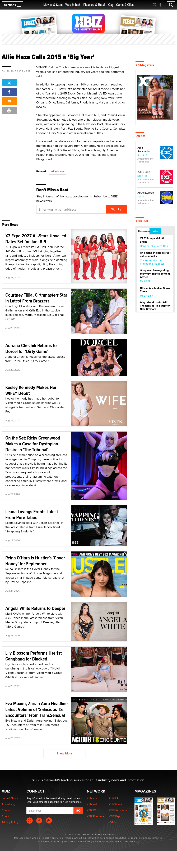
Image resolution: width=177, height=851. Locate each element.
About (5, 816)
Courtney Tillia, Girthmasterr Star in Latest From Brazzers (36, 297)
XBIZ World (93, 810)
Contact (6, 810)
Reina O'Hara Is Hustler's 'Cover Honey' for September (35, 560)
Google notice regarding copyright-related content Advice (155, 274)
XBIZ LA (114, 798)
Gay (110, 5)
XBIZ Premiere (95, 816)
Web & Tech (73, 5)
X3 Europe (143, 172)
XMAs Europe (145, 193)
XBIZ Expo (115, 816)
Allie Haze (57, 171)
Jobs (155, 231)
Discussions (143, 231)
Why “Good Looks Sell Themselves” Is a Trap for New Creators (155, 306)
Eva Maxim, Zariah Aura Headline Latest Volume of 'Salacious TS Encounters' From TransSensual (36, 709)
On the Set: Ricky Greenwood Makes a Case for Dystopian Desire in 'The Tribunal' (32, 443)
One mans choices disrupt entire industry (155, 254)
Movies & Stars (53, 5)
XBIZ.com (92, 798)
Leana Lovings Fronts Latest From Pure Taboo (31, 514)
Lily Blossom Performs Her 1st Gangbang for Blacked (33, 655)
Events (140, 135)
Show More (64, 753)
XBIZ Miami (116, 804)
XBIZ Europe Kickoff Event (152, 240)
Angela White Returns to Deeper (35, 608)
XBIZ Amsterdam (144, 149)
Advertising (9, 804)
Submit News (10, 798)
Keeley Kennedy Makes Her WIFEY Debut (31, 390)
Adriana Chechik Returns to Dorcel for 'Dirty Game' (31, 348)
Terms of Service (124, 841)
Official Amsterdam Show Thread (155, 289)
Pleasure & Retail (94, 5)
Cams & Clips (125, 5)
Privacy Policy (10, 822)
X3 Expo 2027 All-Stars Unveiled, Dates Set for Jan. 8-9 (36, 238)
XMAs (112, 822)
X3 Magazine (145, 65)
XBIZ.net (142, 221)
